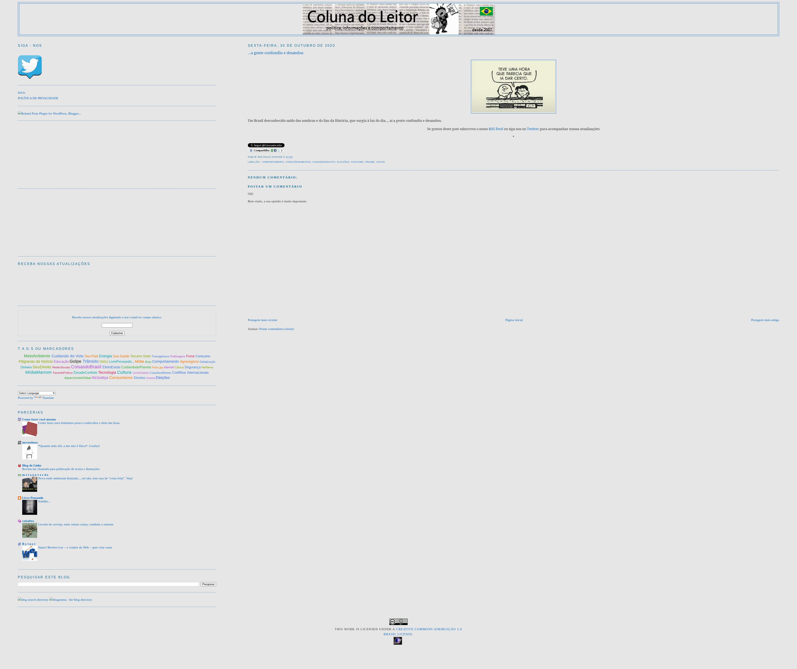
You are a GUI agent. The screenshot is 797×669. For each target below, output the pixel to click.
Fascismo (357, 162)
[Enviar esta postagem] (293, 157)
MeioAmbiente (37, 356)
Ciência (180, 367)
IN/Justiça (100, 378)
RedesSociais (61, 367)
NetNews (207, 367)
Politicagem (178, 356)
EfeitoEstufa (112, 367)
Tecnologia (107, 372)
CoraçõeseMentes (298, 162)
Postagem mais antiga (765, 320)
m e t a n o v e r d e (35, 474)
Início (21, 92)
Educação (62, 361)
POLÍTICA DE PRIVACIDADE (38, 98)
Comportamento (273, 162)
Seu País (92, 356)
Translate (48, 397)
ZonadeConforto (85, 372)
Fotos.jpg (158, 367)
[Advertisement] (323, 304)
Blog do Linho (31, 465)
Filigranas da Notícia (36, 361)
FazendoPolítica (63, 372)
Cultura (125, 372)
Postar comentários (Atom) (276, 329)
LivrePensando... (122, 361)
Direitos (140, 378)
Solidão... (44, 501)
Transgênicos (161, 356)
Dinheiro (27, 367)
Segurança (193, 367)
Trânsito (91, 361)
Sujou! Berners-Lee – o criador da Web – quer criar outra (75, 547)
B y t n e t (28, 544)
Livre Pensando (32, 497)
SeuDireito (42, 367)
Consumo (203, 356)
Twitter (533, 129)
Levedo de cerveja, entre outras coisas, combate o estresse (76, 524)
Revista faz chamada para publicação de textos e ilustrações (61, 469)
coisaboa (28, 521)
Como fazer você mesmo (39, 419)
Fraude (370, 162)
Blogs (148, 361)
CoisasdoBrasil (87, 366)
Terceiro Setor (140, 356)
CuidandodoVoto (324, 162)
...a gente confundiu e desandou (275, 52)
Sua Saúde (121, 356)
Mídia (140, 361)
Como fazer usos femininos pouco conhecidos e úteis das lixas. (79, 423)
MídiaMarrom (39, 372)
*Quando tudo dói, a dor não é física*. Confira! (69, 446)
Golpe (380, 162)
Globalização (207, 361)
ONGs (104, 361)
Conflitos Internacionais (190, 373)
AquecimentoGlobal (78, 378)
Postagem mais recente (262, 320)
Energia (106, 356)
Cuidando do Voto (68, 356)
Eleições (343, 162)
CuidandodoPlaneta (136, 367)
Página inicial (514, 320)
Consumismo (121, 377)
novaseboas (30, 442)
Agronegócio (190, 361)
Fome (191, 356)
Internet (169, 367)
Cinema (151, 378)
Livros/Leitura (141, 372)
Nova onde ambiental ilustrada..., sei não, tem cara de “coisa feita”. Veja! (85, 478)
